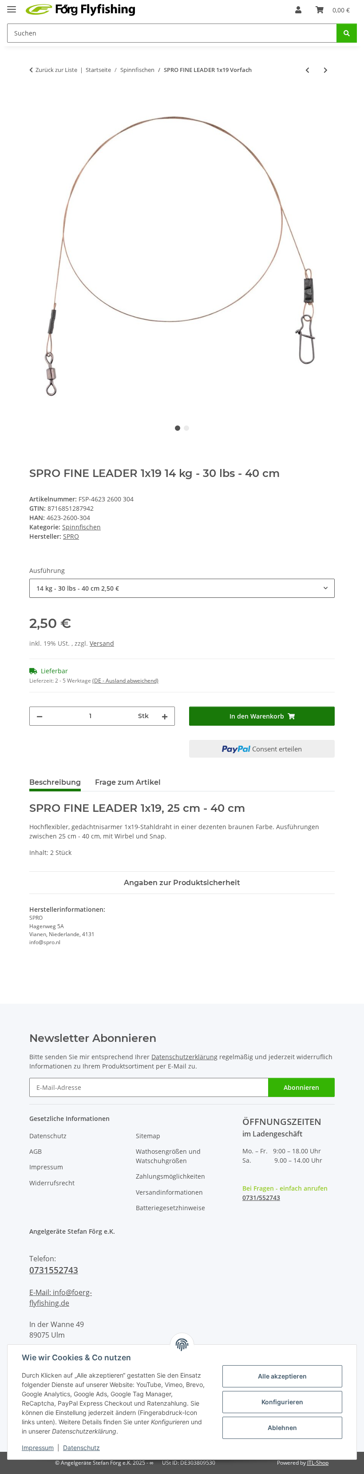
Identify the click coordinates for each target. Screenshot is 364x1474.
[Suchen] (346, 33)
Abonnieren (301, 1087)
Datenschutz (81, 1447)
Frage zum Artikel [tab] (128, 782)
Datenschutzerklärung (184, 1057)
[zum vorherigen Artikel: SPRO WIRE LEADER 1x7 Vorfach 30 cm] (307, 69)
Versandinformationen (169, 1192)
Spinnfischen (81, 527)
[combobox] (182, 588)
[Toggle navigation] (11, 5)
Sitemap (148, 1136)
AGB (35, 1151)
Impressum (38, 1447)
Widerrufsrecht (52, 1183)
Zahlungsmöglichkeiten (170, 1176)
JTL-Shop (317, 1462)
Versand (102, 643)
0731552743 (53, 1269)
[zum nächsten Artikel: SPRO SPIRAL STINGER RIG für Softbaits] (326, 69)
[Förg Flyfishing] (80, 10)
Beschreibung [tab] (55, 782)
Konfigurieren (282, 1402)
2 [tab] (186, 428)
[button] (298, 10)
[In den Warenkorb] (36, 99)
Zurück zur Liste (56, 70)
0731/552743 (261, 1197)
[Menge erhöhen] (164, 716)
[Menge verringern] (39, 716)
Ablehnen (282, 1427)
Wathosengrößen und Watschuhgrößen (168, 1156)
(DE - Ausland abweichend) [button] (125, 680)
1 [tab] (177, 428)
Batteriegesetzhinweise (170, 1208)
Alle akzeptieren (282, 1376)
